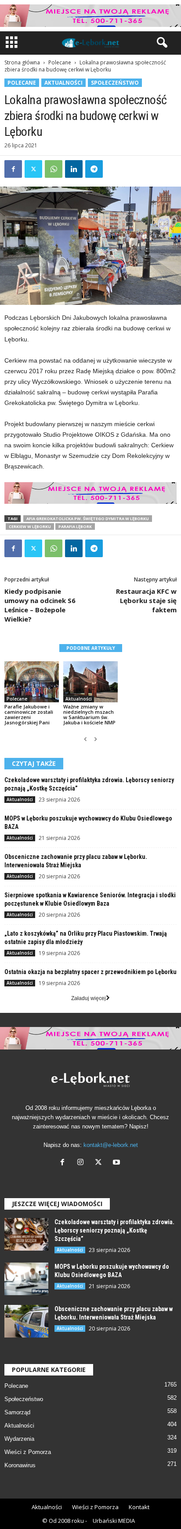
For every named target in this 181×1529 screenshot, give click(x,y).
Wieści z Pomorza (27, 1452)
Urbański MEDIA (114, 1521)
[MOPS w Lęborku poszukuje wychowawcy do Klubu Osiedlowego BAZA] (26, 1279)
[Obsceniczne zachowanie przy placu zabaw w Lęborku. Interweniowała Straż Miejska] (26, 1321)
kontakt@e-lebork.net (110, 1145)
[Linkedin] (74, 169)
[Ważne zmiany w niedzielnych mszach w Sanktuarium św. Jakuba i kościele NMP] (90, 681)
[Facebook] (13, 169)
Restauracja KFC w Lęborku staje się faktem (146, 600)
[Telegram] (94, 169)
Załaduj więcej (88, 998)
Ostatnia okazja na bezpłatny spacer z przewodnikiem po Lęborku (90, 971)
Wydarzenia (19, 1438)
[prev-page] (85, 739)
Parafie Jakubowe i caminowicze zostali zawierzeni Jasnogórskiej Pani (28, 714)
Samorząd (17, 1412)
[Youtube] (117, 1163)
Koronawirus (20, 1465)
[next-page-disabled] (95, 739)
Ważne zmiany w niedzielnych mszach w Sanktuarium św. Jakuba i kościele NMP (89, 714)
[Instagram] (82, 1163)
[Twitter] (33, 169)
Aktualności (63, 82)
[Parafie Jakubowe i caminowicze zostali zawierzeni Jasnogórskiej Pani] (31, 681)
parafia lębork (75, 526)
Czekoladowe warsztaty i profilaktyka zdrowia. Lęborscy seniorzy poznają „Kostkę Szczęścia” (114, 1230)
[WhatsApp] (53, 169)
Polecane (59, 62)
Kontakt (139, 1507)
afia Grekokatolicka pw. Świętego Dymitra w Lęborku (87, 518)
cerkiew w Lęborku (30, 526)
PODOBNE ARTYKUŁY (90, 648)
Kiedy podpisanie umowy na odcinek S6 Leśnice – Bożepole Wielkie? (40, 605)
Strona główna (22, 62)
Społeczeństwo (115, 82)
